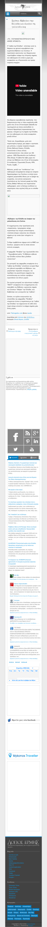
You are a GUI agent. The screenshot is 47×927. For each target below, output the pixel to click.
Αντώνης (17, 600)
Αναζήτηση (40, 13)
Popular (24, 662)
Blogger (30, 925)
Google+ (11, 877)
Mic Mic (16, 575)
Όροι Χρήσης (13, 859)
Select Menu (8, 14)
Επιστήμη (36, 909)
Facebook (12, 871)
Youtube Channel (14, 875)
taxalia (29, 313)
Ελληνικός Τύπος (14, 885)
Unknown (21, 317)
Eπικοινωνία (12, 857)
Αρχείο (34, 457)
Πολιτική (10, 919)
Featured (10, 906)
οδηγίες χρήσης (32, 389)
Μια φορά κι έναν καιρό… (16, 489)
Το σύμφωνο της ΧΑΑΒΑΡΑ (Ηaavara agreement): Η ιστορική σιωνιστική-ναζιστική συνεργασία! (21, 562)
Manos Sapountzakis (20, 584)
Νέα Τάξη (31, 912)
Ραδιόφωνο (12, 895)
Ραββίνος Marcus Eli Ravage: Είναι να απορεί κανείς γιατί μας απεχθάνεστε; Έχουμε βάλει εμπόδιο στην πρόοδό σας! (22, 529)
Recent (17, 662)
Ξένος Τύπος (13, 887)
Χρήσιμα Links (13, 891)
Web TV (11, 865)
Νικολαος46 (18, 617)
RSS (10, 869)
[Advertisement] (25, 700)
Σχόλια (24, 457)
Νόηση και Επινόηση (23, 915)
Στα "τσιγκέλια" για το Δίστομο (17, 514)
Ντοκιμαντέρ (11, 915)
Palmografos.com (16, 313)
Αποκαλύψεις (27, 906)
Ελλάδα (26, 319)
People (11, 662)
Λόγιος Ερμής (31, 924)
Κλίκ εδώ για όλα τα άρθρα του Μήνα (23, 680)
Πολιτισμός (17, 919)
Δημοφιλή (14, 457)
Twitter (11, 873)
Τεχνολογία (26, 919)
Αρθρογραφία (12, 909)
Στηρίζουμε (12, 898)
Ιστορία (10, 912)
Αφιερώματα (21, 909)
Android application (15, 867)
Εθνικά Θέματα (19, 319)
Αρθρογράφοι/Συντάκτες (16, 863)
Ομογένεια (12, 893)
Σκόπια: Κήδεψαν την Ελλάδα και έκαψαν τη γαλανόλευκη (23, 23)
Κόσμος (16, 912)
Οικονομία (34, 915)
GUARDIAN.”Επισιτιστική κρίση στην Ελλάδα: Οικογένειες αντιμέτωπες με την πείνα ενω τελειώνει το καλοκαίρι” (22, 545)
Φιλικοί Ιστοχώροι (14, 889)
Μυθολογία (23, 912)
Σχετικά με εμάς (13, 855)
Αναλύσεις (18, 906)
